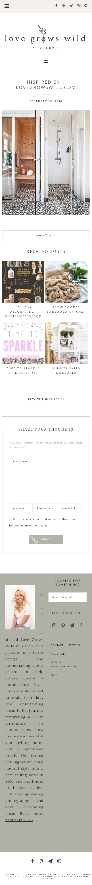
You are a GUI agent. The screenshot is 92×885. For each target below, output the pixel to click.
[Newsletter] (71, 6)
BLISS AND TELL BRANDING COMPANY (64, 877)
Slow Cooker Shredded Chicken (66, 309)
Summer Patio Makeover (66, 370)
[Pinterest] (63, 6)
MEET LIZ (74, 645)
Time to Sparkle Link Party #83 (23, 370)
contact (57, 645)
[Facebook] (56, 6)
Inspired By (55, 399)
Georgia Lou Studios (76, 874)
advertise (58, 654)
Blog (54, 675)
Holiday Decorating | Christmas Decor (23, 312)
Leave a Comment (46, 235)
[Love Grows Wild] (46, 36)
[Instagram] (78, 6)
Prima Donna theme (42, 874)
